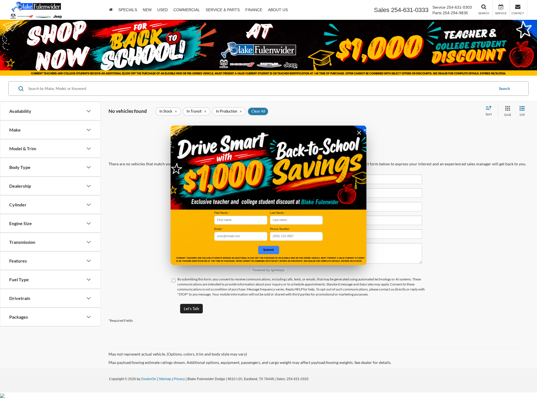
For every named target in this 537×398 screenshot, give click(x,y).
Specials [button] (127, 10)
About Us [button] (278, 10)
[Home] (111, 10)
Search (504, 88)
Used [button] (162, 10)
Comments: (199, 247)
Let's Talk (191, 308)
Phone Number (279, 228)
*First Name (199, 179)
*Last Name (199, 192)
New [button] (147, 10)
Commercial (186, 10)
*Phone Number (195, 220)
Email (218, 228)
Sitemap (165, 379)
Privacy (179, 379)
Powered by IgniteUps (269, 270)
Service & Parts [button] (223, 10)
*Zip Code (200, 234)
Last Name (278, 212)
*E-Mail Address (196, 206)
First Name (222, 212)
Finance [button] (253, 10)
